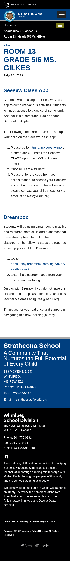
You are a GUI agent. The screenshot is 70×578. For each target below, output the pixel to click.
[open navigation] (61, 14)
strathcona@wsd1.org (31, 399)
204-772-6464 (19, 442)
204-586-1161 (23, 393)
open (60, 25)
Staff (52, 521)
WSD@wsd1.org (24, 447)
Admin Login (39, 521)
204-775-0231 (23, 437)
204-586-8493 (27, 387)
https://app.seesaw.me (46, 147)
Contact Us (9, 521)
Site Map (24, 521)
